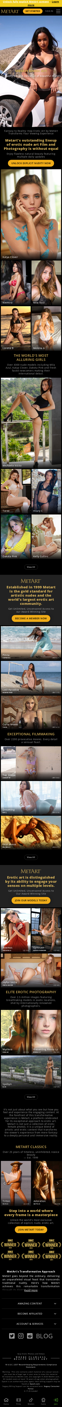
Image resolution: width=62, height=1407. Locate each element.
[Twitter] (12, 1336)
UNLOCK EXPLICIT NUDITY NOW (31, 163)
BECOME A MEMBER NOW (31, 618)
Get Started (32, 11)
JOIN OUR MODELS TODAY (31, 900)
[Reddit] (30, 1336)
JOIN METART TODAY (31, 1229)
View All (31, 567)
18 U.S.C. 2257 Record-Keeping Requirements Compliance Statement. (31, 1366)
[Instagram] (21, 1336)
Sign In (49, 11)
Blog (44, 1336)
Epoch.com (35, 1384)
